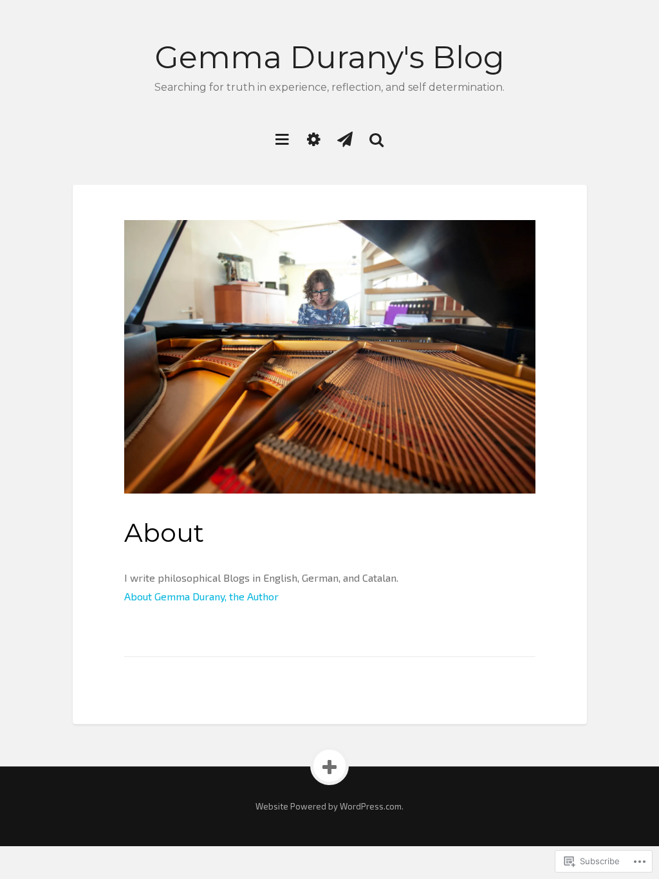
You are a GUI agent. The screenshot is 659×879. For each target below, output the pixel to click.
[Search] (377, 138)
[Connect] (345, 138)
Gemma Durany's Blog (330, 57)
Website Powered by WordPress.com (328, 806)
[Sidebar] (314, 138)
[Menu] (282, 138)
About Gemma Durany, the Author (201, 596)
